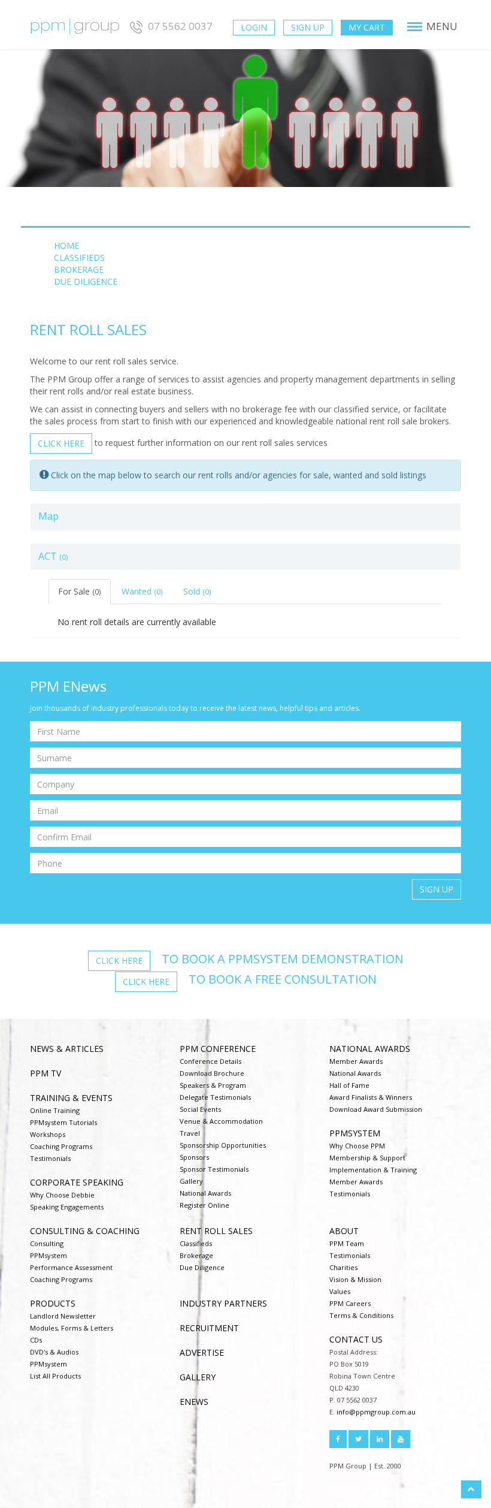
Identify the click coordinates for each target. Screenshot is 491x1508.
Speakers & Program (213, 1085)
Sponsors (194, 1157)
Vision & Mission (355, 1279)
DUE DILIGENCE (85, 281)
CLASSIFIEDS (79, 257)
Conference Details (210, 1061)
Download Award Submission (375, 1109)
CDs (36, 1339)
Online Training (55, 1110)
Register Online (204, 1205)
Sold (197, 591)
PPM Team (346, 1243)
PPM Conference (218, 1048)
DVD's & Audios (54, 1351)
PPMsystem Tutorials (63, 1122)
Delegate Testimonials (215, 1097)
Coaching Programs (61, 1146)
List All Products (55, 1375)
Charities (343, 1267)
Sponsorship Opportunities (223, 1145)
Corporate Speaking (76, 1182)
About (344, 1230)
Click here (61, 443)
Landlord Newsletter (63, 1315)
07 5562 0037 (179, 26)
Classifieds (196, 1243)
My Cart (366, 27)
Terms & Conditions (361, 1315)
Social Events (200, 1109)
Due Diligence (202, 1267)
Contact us (356, 1339)
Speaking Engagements (67, 1206)
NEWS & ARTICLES (67, 1048)
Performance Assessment (71, 1267)
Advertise (202, 1352)
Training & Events (71, 1097)
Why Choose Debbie (62, 1194)
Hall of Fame (349, 1085)
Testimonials (50, 1158)
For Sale (79, 591)
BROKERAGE (79, 269)
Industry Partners (223, 1303)
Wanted (142, 591)
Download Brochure (212, 1073)
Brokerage (196, 1255)
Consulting (46, 1243)
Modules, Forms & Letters (71, 1327)
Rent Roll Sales (216, 1230)
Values (339, 1291)
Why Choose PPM (357, 1145)
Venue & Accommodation (221, 1121)
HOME (66, 245)
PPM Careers (350, 1303)
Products (52, 1303)
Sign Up (308, 27)
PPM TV (45, 1073)
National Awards (205, 1193)
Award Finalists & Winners (370, 1097)
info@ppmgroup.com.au (376, 1411)
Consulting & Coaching (85, 1230)
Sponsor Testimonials (214, 1169)
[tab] (245, 516)
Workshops (47, 1134)
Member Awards (356, 1061)
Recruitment (209, 1328)
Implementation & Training (373, 1169)
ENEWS (194, 1401)
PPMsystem (354, 1133)
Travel (190, 1133)
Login (254, 27)
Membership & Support (367, 1157)
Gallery (191, 1181)
